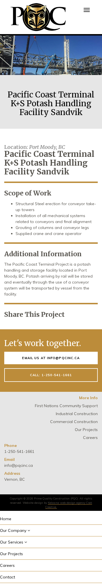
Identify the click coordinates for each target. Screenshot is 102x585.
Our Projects (86, 429)
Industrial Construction (77, 413)
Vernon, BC (14, 479)
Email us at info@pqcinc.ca (51, 358)
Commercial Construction (74, 421)
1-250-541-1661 (19, 451)
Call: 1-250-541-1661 (51, 375)
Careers (90, 437)
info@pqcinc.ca (18, 465)
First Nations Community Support (66, 405)
